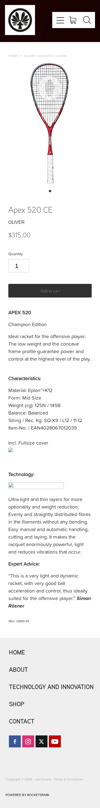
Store (13, 56)
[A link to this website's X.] (42, 741)
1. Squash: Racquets (37, 56)
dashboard (43, 779)
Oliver (61, 56)
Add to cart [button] (50, 291)
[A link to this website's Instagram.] (28, 741)
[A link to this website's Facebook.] (15, 741)
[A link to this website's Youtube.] (55, 741)
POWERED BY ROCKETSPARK (27, 794)
